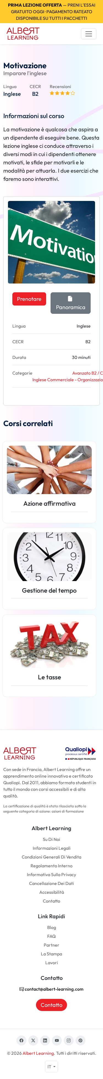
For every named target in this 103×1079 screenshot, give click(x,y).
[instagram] (69, 1040)
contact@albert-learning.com (53, 989)
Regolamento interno (51, 865)
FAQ (51, 936)
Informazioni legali (52, 848)
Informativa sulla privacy (51, 874)
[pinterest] (80, 1040)
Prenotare (29, 298)
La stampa (51, 954)
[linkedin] (45, 1040)
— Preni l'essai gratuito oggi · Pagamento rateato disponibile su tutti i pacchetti (51, 11)
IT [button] (50, 1066)
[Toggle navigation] (88, 33)
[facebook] (21, 1040)
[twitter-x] (33, 1040)
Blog (51, 927)
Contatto (51, 901)
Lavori (51, 962)
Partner (51, 945)
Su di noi (51, 839)
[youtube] (57, 1040)
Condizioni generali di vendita (51, 857)
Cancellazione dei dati (51, 883)
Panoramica (70, 307)
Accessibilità (51, 892)
